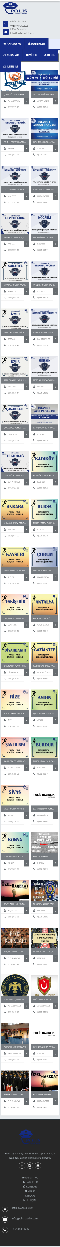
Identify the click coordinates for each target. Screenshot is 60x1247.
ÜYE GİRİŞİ (51, 77)
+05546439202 (19, 25)
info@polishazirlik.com (22, 33)
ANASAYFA (13, 43)
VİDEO (32, 55)
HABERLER (37, 43)
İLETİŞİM (12, 66)
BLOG (50, 55)
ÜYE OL (33, 77)
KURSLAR (12, 55)
